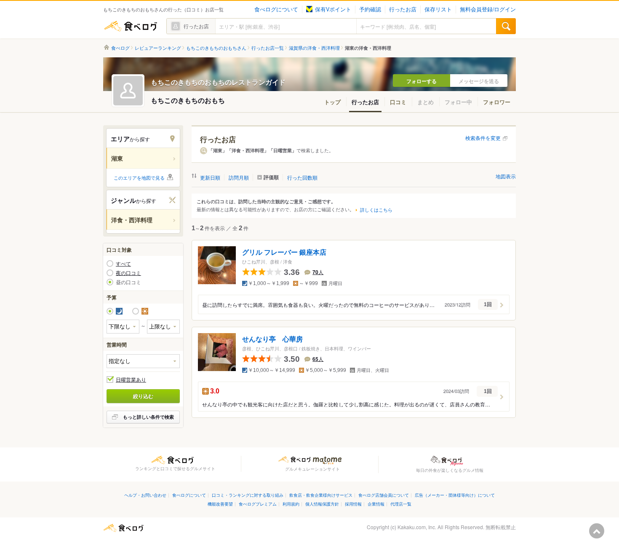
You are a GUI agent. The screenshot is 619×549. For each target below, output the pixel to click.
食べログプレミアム (258, 504)
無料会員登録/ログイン (488, 9)
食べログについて (276, 9)
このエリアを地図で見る (139, 177)
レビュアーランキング (158, 48)
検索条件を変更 (483, 137)
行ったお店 (402, 9)
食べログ (130, 26)
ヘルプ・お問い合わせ (145, 495)
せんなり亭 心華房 (272, 339)
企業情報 (376, 504)
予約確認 (370, 9)
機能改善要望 (220, 504)
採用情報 (353, 504)
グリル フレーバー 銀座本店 (284, 252)
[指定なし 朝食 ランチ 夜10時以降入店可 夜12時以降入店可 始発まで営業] (143, 361)
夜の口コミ (128, 272)
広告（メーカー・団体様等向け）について (455, 495)
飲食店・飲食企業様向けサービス (320, 495)
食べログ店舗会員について (383, 495)
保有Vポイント (333, 9)
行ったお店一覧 (267, 48)
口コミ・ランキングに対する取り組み (247, 495)
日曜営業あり (131, 379)
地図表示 (506, 176)
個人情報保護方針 (322, 504)
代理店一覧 (400, 504)
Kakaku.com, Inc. (417, 526)
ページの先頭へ (596, 530)
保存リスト (438, 9)
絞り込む (143, 396)
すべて (123, 263)
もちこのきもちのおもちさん (216, 48)
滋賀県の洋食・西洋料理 (314, 48)
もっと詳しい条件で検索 (148, 417)
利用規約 (291, 504)
